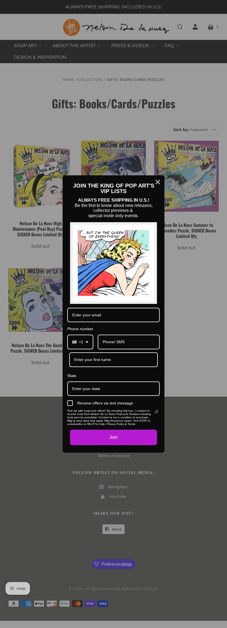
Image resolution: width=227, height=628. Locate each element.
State (71, 375)
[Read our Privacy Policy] (156, 411)
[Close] (157, 182)
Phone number (80, 329)
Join (113, 437)
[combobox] (80, 342)
